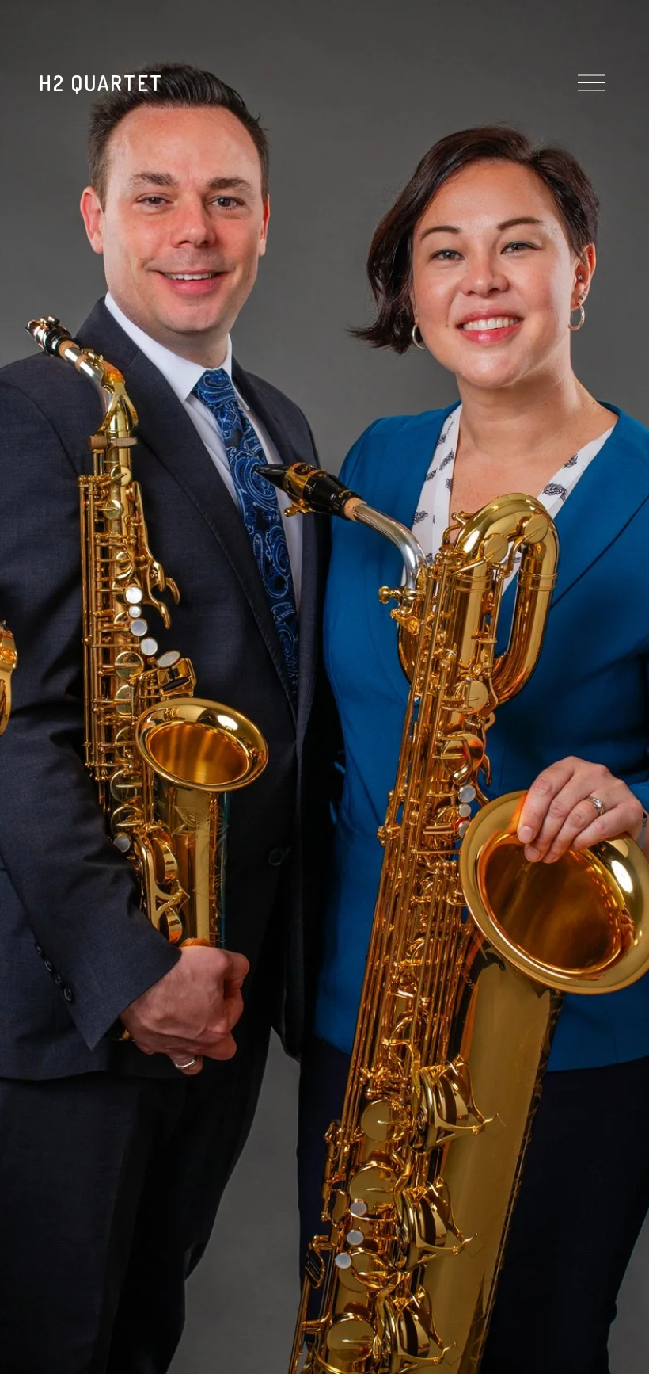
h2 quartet (101, 83)
